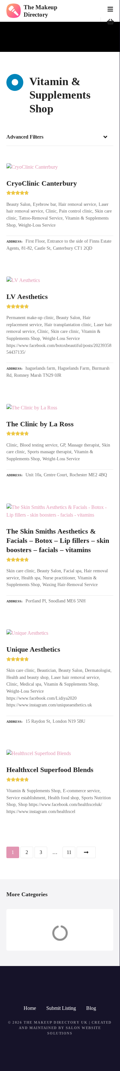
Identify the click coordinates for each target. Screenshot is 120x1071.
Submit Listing (61, 1008)
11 (69, 852)
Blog (91, 1008)
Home (30, 1008)
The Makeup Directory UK (55, 1022)
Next (86, 852)
